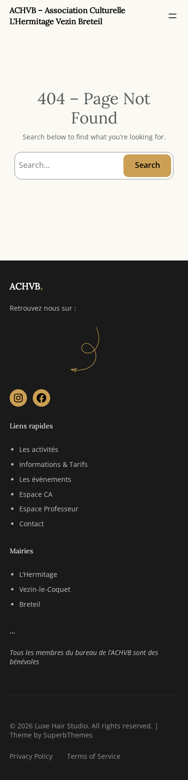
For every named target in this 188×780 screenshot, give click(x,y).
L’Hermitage (38, 574)
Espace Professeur (49, 508)
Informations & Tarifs (53, 464)
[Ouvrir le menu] (172, 16)
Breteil (29, 604)
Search (147, 165)
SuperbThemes (68, 734)
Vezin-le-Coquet (44, 589)
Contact (31, 523)
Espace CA (36, 494)
